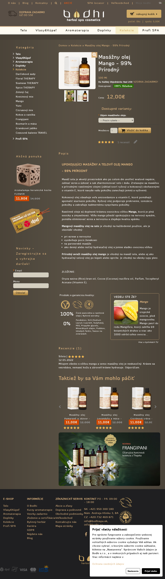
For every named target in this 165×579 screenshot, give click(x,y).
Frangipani (22, 119)
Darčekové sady (26, 74)
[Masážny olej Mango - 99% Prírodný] (94, 55)
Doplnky (104, 30)
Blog (26, 3)
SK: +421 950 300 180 (99, 509)
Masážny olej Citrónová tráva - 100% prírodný (142, 419)
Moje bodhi (143, 3)
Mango (20, 101)
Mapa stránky (64, 526)
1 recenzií (124, 142)
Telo (23, 30)
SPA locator (95, 3)
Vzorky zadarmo (37, 513)
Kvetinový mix (24, 96)
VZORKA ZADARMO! (145, 81)
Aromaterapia (77, 30)
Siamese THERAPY (27, 83)
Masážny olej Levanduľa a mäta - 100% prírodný (109, 419)
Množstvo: (104, 130)
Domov (63, 45)
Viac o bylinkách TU (148, 342)
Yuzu (18, 105)
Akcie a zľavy (64, 505)
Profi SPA (150, 30)
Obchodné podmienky (69, 513)
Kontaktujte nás (66, 521)
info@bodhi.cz (93, 524)
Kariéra (31, 526)
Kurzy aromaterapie (39, 509)
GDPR (30, 530)
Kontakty (41, 3)
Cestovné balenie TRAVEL (31, 132)
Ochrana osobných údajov (108, 563)
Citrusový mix (24, 110)
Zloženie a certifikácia (41, 517)
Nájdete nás (35, 534)
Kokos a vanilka (25, 114)
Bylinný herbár (36, 521)
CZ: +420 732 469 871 (99, 517)
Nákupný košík (145, 14)
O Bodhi (32, 505)
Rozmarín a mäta (26, 123)
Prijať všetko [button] (151, 571)
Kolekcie (127, 30)
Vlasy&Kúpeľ (46, 30)
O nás (12, 3)
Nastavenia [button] (133, 571)
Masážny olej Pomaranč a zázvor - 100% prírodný (77, 419)
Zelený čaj (22, 92)
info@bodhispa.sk (95, 521)
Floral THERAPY (25, 78)
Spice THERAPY (25, 87)
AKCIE (68, 3)
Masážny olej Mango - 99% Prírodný (107, 45)
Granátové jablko (26, 128)
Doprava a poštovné (68, 509)
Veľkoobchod (120, 3)
